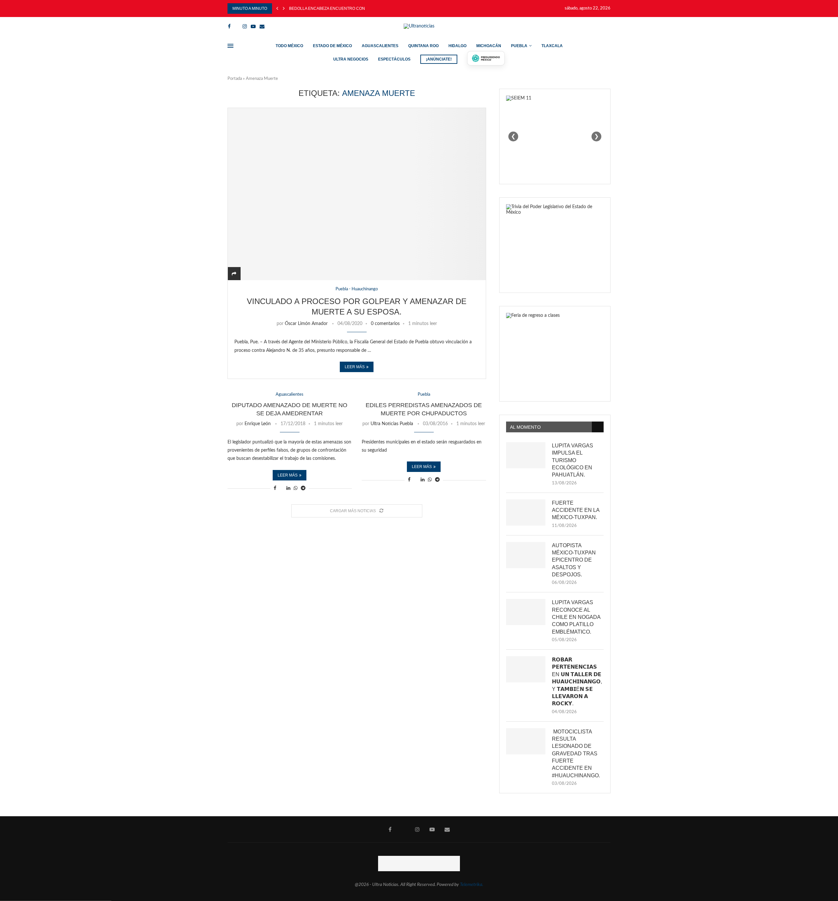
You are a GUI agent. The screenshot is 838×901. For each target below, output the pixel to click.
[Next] (283, 8)
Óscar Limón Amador (306, 323)
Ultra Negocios (350, 59)
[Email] (262, 26)
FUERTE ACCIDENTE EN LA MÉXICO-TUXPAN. (575, 510)
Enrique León (258, 424)
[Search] (607, 26)
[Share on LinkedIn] (288, 488)
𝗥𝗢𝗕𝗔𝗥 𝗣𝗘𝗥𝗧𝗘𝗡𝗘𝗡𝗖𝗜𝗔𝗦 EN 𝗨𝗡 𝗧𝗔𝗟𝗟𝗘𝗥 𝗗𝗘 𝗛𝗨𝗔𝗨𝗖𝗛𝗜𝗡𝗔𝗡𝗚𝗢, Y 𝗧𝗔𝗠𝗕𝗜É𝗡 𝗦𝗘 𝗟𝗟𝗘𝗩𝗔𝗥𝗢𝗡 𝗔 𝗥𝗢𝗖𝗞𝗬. (577, 681)
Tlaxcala (552, 46)
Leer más (355, 367)
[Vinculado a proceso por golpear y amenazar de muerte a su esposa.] (357, 194)
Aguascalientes (380, 46)
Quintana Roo (423, 46)
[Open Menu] (230, 46)
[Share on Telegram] (303, 488)
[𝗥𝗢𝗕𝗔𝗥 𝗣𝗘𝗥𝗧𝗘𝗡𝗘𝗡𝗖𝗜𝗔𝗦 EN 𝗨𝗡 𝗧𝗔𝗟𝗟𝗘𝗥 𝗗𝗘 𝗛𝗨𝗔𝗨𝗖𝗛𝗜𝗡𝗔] (525, 669)
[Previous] (277, 8)
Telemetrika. (471, 884)
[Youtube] (253, 26)
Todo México (289, 46)
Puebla (519, 46)
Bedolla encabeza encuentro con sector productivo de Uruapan (362, 8)
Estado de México (332, 46)
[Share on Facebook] (275, 488)
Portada (235, 79)
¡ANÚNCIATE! (439, 59)
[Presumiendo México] (486, 58)
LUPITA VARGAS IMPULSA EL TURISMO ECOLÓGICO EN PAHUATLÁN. (572, 460)
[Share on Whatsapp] (296, 488)
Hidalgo (457, 46)
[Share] (234, 274)
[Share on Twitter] (281, 488)
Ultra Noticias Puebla (392, 424)
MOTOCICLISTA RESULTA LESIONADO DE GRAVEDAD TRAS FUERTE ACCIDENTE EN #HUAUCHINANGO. (576, 753)
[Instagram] (244, 26)
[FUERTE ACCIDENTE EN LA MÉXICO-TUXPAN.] (525, 512)
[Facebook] (229, 26)
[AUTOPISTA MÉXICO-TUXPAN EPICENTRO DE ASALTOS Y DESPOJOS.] (525, 555)
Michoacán (488, 46)
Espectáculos (394, 59)
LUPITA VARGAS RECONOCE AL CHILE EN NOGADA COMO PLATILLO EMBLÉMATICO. (576, 617)
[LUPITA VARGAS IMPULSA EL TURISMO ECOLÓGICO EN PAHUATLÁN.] (525, 455)
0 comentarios (385, 323)
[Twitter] (236, 26)
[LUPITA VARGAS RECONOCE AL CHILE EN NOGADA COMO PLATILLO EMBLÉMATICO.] (525, 612)
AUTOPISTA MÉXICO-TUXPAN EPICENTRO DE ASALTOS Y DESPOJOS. (574, 560)
